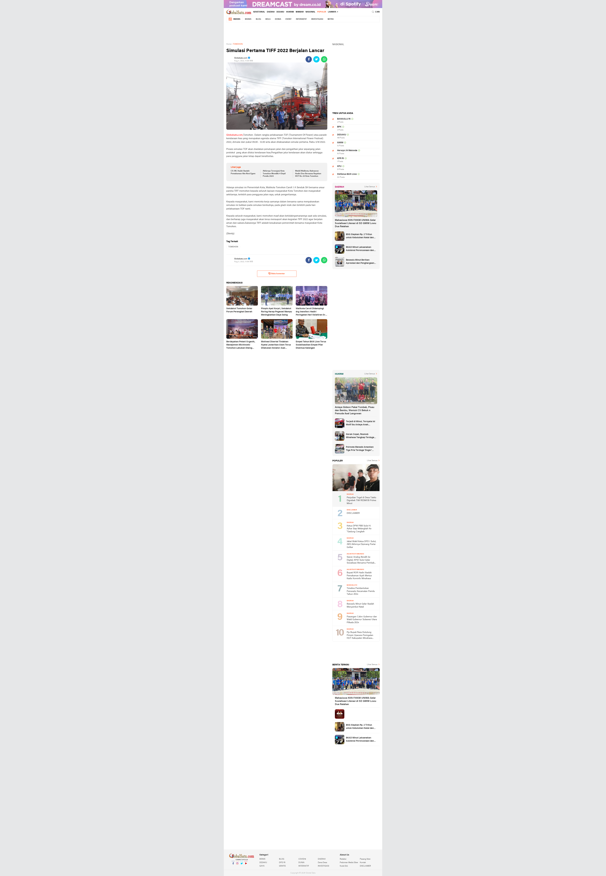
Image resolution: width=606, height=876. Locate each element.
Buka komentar (278, 274)
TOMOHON (233, 247)
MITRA (331, 19)
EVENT (288, 19)
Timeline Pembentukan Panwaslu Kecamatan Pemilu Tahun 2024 (361, 591)
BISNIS (248, 19)
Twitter (241, 867)
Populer (321, 12)
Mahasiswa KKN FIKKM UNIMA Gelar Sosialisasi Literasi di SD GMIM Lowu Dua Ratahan (355, 223)
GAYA (261, 866)
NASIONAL (310, 12)
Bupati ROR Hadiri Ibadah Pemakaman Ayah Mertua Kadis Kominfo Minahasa (359, 576)
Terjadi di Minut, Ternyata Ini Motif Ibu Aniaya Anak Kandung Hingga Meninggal (360, 423)
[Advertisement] (303, 32)
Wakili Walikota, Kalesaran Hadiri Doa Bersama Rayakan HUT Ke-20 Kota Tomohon (308, 173)
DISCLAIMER (353, 513)
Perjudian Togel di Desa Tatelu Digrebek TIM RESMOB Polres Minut (361, 500)
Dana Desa (322, 863)
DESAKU (280, 12)
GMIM (340, 143)
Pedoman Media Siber (349, 863)
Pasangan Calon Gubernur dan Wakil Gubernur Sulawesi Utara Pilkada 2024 (362, 620)
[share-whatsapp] (324, 59)
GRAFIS (282, 866)
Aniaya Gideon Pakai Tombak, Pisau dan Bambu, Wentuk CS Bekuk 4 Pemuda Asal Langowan (354, 410)
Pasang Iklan (365, 859)
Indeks (236, 19)
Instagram (237, 867)
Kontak (363, 863)
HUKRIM (290, 12)
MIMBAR (300, 12)
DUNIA (278, 19)
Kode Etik (344, 866)
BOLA (267, 19)
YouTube (245, 867)
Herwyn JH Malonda (347, 150)
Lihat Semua (369, 187)
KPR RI (340, 158)
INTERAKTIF (301, 19)
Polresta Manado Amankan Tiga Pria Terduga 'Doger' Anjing (360, 449)
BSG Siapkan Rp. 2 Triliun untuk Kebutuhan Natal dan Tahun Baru (360, 236)
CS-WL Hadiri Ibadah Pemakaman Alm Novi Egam (243, 172)
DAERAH (271, 12)
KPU (339, 166)
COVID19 (302, 859)
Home (228, 44)
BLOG (258, 19)
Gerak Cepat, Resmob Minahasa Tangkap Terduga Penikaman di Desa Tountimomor (360, 436)
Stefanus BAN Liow (347, 174)
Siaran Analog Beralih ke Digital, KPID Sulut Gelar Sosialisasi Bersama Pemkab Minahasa (360, 560)
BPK (339, 127)
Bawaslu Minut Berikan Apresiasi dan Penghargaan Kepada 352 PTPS (360, 262)
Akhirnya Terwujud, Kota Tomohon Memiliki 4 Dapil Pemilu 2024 (274, 173)
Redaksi (343, 859)
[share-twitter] (316, 59)
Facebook (233, 867)
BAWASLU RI (344, 119)
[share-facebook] (309, 59)
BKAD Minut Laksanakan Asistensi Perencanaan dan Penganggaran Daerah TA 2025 (360, 249)
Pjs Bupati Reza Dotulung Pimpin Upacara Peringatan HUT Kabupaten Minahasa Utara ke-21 (360, 635)
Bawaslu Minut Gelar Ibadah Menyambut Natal (360, 605)
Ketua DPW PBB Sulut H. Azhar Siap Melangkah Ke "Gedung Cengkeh (359, 529)
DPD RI (282, 863)
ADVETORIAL (259, 12)
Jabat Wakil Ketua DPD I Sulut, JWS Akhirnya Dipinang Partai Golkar (361, 544)
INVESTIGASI (317, 19)
